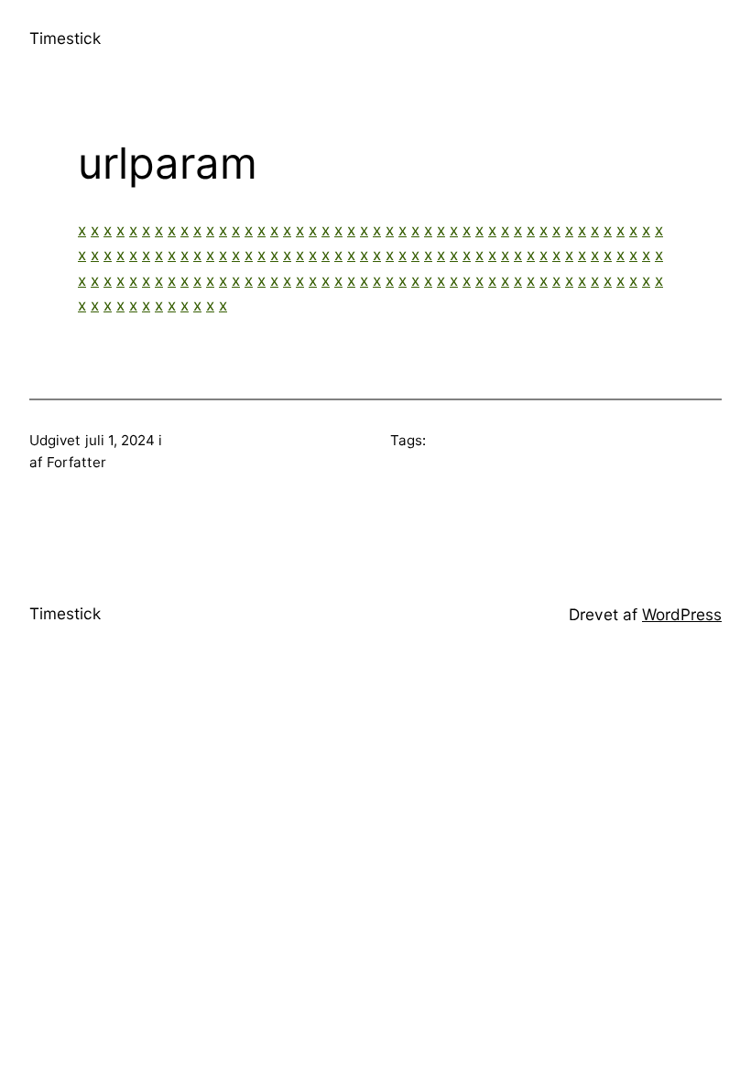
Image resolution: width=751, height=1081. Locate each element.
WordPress (682, 614)
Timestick (65, 38)
